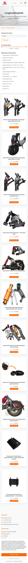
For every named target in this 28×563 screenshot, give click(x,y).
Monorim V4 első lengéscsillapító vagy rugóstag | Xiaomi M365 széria (14, 195)
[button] (21, 3)
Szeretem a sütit (14, 554)
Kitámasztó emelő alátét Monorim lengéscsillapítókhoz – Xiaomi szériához (14, 495)
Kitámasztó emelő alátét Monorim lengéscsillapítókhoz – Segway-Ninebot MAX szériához (14, 458)
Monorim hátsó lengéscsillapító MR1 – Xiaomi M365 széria (14, 233)
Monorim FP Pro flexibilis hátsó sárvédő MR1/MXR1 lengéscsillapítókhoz (14, 383)
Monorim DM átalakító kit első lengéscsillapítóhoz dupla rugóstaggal (14, 346)
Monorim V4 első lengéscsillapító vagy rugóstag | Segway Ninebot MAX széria (14, 120)
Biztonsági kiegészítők (10, 27)
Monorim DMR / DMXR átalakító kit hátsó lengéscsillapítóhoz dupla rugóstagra (14, 308)
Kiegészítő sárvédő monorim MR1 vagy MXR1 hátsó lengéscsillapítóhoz (14, 420)
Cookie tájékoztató (9, 561)
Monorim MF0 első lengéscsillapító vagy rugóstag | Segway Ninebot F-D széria (14, 158)
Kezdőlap (3, 27)
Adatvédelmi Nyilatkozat (17, 561)
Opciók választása (14, 127)
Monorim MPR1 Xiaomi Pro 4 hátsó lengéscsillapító (14, 270)
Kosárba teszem (14, 164)
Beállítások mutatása (14, 558)
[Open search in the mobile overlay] (14, 3)
